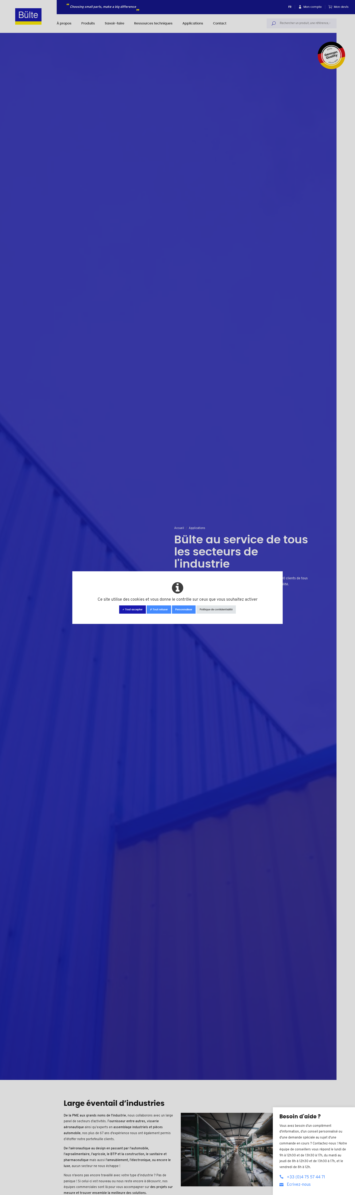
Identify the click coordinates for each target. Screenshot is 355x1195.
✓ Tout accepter (132, 609)
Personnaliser (183, 609)
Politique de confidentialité (216, 609)
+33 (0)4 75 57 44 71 (306, 1177)
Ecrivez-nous (299, 1185)
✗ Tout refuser (159, 609)
